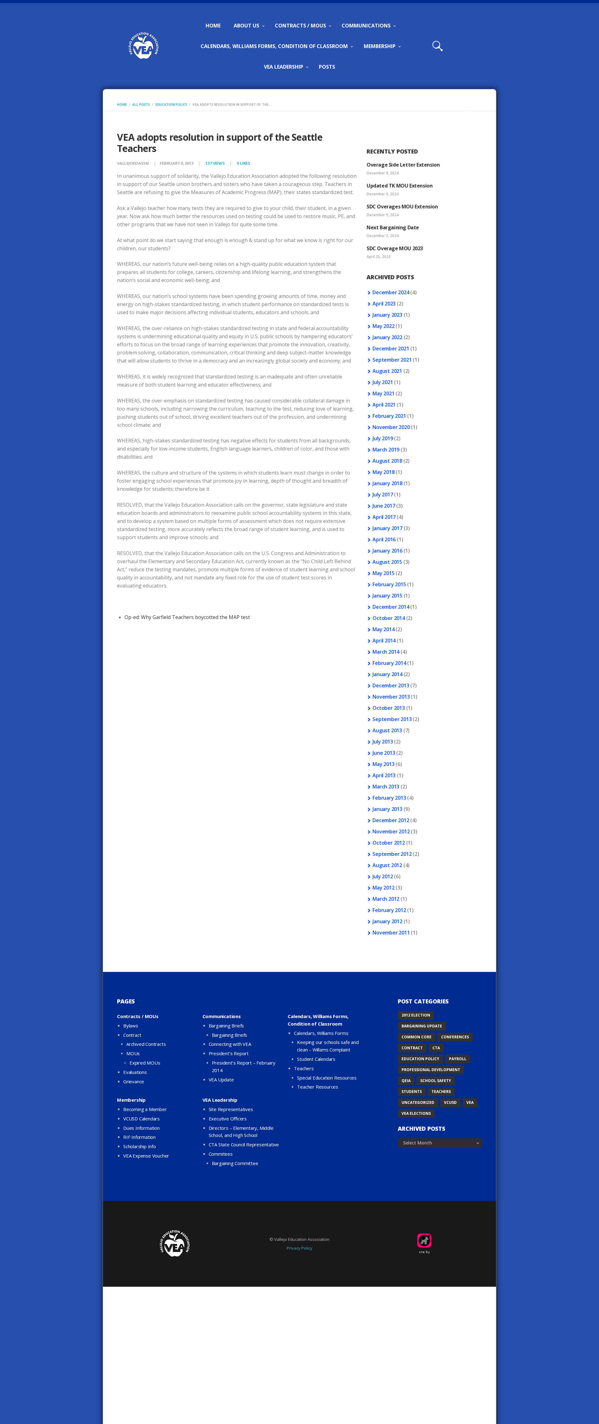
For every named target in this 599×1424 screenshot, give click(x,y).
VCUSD (450, 1102)
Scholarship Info (139, 1146)
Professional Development (431, 1069)
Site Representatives (231, 1109)
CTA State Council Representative (244, 1144)
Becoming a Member (145, 1109)
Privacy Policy (299, 1248)
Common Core (416, 1037)
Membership (131, 1100)
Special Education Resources (327, 1078)
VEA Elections (416, 1113)
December (391, 292)
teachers (441, 1091)
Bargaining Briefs (226, 1025)
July (383, 382)
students (412, 1091)
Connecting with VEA (230, 1044)
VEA (470, 1102)
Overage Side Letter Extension (403, 164)
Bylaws (130, 1025)
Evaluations (135, 1072)
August (387, 371)
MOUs (133, 1053)
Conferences (455, 1037)
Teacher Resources (317, 1087)
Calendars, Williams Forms (321, 1033)
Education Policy (171, 104)
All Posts (141, 104)
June (384, 505)
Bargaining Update (422, 1026)
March (386, 449)
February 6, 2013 (176, 163)
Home (122, 104)
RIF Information (139, 1137)
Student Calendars (316, 1059)
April (384, 303)
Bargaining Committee (235, 1163)
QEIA (406, 1080)
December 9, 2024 (383, 173)
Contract (132, 1035)
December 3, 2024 (383, 235)
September (392, 359)
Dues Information (141, 1128)
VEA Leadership (219, 1100)
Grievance (133, 1081)
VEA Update (221, 1079)
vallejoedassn (133, 163)
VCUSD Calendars (141, 1118)
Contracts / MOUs (137, 1016)
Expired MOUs (144, 1063)
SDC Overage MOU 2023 (395, 248)
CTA (436, 1048)
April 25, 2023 (379, 256)
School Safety (435, 1080)
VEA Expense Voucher (146, 1156)
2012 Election (416, 1015)
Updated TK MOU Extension (399, 185)
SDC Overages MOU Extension (402, 206)
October (389, 618)
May (383, 326)
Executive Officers (228, 1118)
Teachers (304, 1068)
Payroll (457, 1058)
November (391, 427)
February (389, 415)
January (387, 314)
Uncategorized (418, 1102)
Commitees (221, 1154)
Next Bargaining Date (393, 227)
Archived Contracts (146, 1044)
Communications (221, 1016)
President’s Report (229, 1053)
